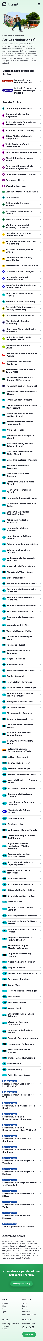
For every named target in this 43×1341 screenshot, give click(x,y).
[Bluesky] (27, 1327)
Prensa (5, 1309)
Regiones (5, 1303)
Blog (4, 1306)
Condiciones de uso (29, 1314)
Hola (4, 1299)
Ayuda (4, 1312)
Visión (24, 1303)
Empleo (25, 1309)
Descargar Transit (20, 1284)
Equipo (24, 1306)
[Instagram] (23, 1327)
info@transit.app (28, 1324)
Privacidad (26, 1312)
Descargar (29, 1334)
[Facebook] (30, 1327)
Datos (4, 1329)
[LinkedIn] (33, 1327)
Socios (5, 1320)
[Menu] (39, 4)
